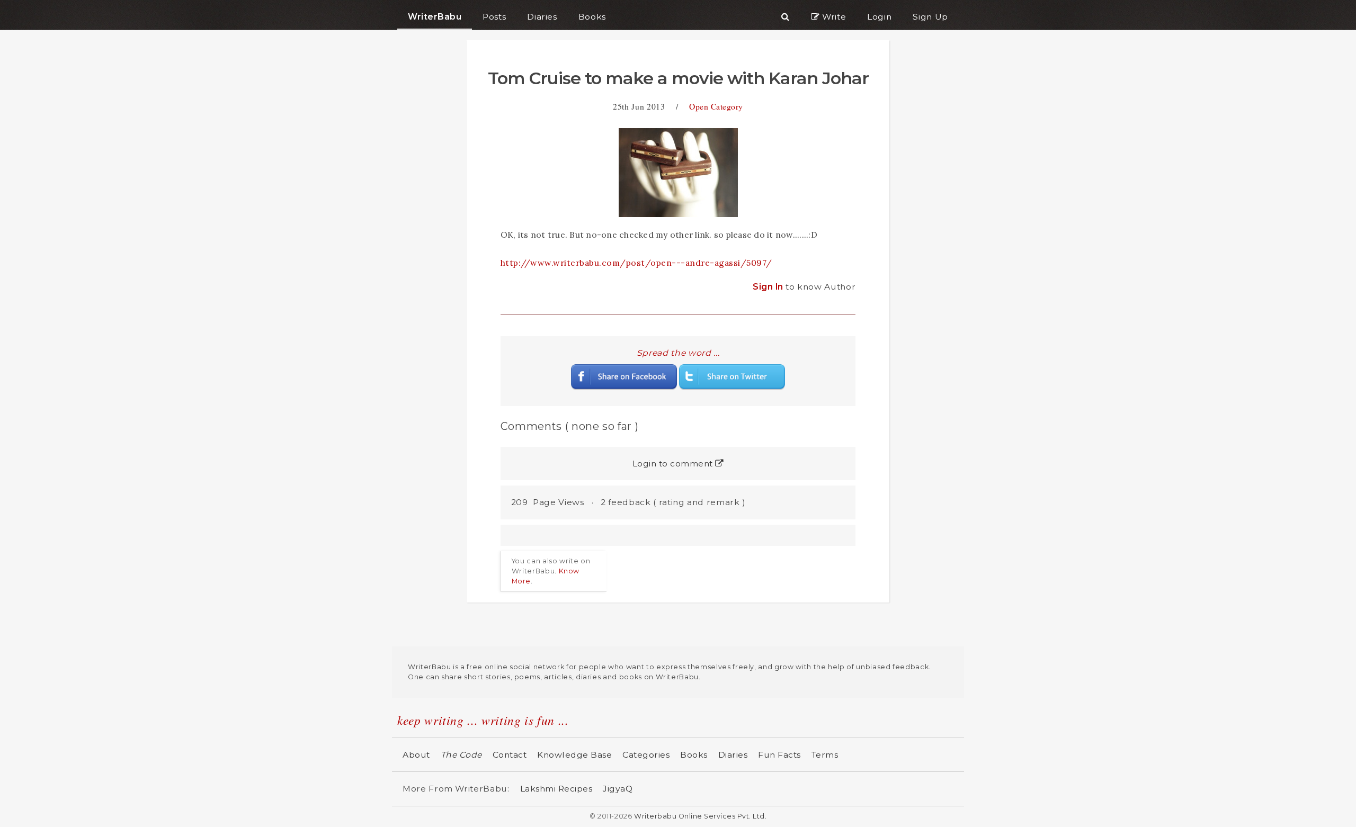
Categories (646, 755)
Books (694, 755)
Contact (510, 755)
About (416, 755)
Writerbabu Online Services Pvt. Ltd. (700, 816)
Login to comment (674, 464)
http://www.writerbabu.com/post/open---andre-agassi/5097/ (636, 262)
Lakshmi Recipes (556, 789)
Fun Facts (779, 755)
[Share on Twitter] (732, 376)
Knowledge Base (574, 755)
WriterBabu (434, 17)
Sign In (769, 287)
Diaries (733, 755)
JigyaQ (617, 789)
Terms (824, 755)
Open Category (716, 106)
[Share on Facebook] (624, 376)
